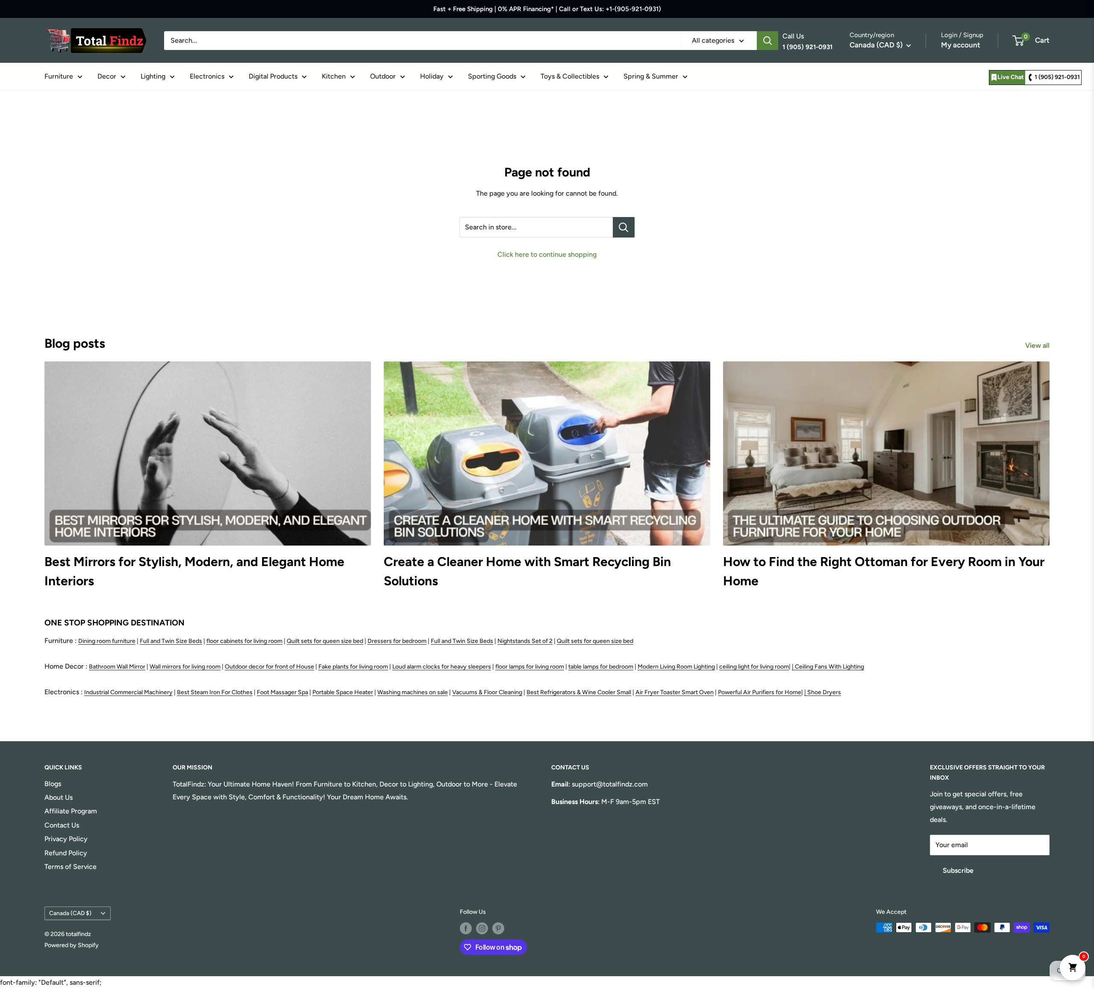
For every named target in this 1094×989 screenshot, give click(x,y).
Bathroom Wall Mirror (117, 666)
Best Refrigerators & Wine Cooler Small (578, 692)
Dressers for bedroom (397, 641)
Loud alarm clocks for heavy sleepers (441, 666)
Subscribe (958, 870)
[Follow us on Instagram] (482, 928)
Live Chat (1010, 77)
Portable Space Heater (342, 692)
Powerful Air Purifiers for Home (759, 692)
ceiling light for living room (754, 666)
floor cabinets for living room (244, 641)
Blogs (52, 784)
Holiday (432, 76)
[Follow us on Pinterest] (498, 928)
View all (1038, 345)
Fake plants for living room (353, 666)
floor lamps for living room (529, 666)
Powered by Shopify (71, 945)
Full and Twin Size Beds (171, 641)
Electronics (207, 76)
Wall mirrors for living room (185, 666)
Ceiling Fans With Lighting (829, 666)
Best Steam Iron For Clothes (215, 692)
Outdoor (383, 76)
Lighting (153, 76)
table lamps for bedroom (600, 666)
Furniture (58, 76)
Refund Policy (65, 853)
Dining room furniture (106, 641)
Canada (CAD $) (70, 913)
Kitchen (334, 76)
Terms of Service (70, 867)
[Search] (767, 40)
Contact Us (61, 825)
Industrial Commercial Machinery (128, 692)
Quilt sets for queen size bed (325, 641)
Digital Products (273, 76)
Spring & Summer (650, 76)
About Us (58, 797)
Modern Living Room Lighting (676, 666)
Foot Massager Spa (282, 692)
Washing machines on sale (412, 692)
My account (960, 45)
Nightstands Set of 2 (525, 641)
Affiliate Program (70, 811)
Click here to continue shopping (547, 254)
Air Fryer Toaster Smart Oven (674, 692)
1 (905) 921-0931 (1057, 77)
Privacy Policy (66, 839)
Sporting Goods (492, 76)
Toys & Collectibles (570, 76)
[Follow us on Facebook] (466, 928)
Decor (106, 76)
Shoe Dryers (824, 692)
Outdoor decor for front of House (269, 666)
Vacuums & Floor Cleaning (487, 692)
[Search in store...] (624, 227)
